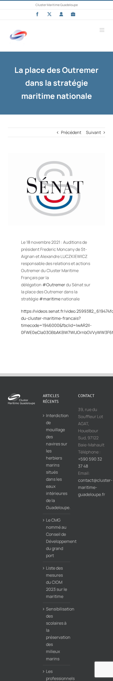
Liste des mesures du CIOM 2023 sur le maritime (56, 582)
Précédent (71, 132)
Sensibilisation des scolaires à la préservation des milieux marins (56, 633)
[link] (53, 285)
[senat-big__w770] (56, 189)
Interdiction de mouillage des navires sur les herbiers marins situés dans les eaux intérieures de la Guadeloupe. (56, 461)
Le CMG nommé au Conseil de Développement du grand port (56, 537)
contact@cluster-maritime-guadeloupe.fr (95, 487)
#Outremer (53, 285)
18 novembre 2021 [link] (43, 242)
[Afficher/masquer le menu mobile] (102, 30)
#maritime (49, 299)
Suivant (93, 132)
